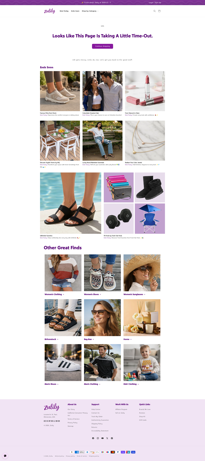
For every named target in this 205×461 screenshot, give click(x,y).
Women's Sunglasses (133, 294)
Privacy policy (70, 456)
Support (95, 404)
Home (126, 339)
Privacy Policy (72, 422)
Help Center (96, 409)
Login (151, 2)
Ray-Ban (88, 339)
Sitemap (70, 426)
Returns (94, 427)
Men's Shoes (50, 384)
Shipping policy (94, 456)
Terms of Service (74, 419)
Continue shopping (102, 46)
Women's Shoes (91, 294)
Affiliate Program (121, 409)
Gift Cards (142, 420)
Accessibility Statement (100, 431)
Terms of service (82, 456)
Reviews (142, 413)
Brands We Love (144, 409)
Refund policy (59, 456)
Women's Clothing (53, 294)
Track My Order (97, 416)
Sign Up (158, 2)
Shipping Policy (97, 424)
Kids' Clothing (130, 384)
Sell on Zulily (120, 413)
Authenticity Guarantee (100, 420)
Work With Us (121, 404)
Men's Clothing (91, 384)
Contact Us (95, 413)
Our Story (71, 409)
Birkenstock (50, 339)
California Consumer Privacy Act (78, 414)
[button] (90, 11)
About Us (72, 404)
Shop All (142, 416)
